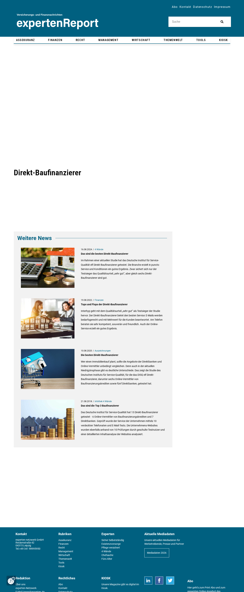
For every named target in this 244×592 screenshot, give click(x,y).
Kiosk (104, 588)
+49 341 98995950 (29, 548)
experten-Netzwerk (26, 588)
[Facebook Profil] (159, 580)
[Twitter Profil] (170, 580)
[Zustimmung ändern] (11, 580)
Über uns (20, 584)
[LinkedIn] (148, 580)
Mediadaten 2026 (156, 552)
